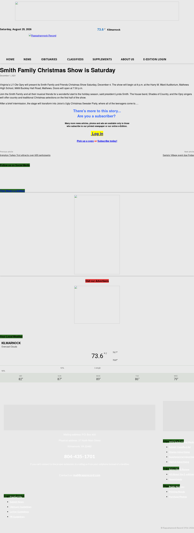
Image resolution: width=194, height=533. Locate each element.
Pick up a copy (85, 141)
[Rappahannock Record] (97, 43)
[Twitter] (30, 171)
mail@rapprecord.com (86, 475)
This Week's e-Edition (12, 191)
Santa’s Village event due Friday (178, 155)
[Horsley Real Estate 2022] (97, 322)
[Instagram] (17, 171)
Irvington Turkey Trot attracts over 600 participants (25, 155)
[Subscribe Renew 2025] (97, 19)
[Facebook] (5, 171)
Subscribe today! (107, 141)
